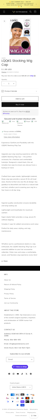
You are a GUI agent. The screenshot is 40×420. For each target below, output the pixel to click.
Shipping (4, 72)
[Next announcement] (36, 4)
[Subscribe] (31, 359)
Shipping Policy (9, 289)
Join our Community (11, 303)
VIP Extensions (11, 409)
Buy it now (20, 105)
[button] (4, 11)
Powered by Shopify (22, 409)
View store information (12, 137)
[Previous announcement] (4, 4)
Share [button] (6, 261)
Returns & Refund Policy (12, 285)
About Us (7, 280)
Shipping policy (31, 412)
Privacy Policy (9, 294)
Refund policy (34, 409)
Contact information (21, 415)
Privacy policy (10, 412)
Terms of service (20, 412)
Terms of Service (10, 298)
